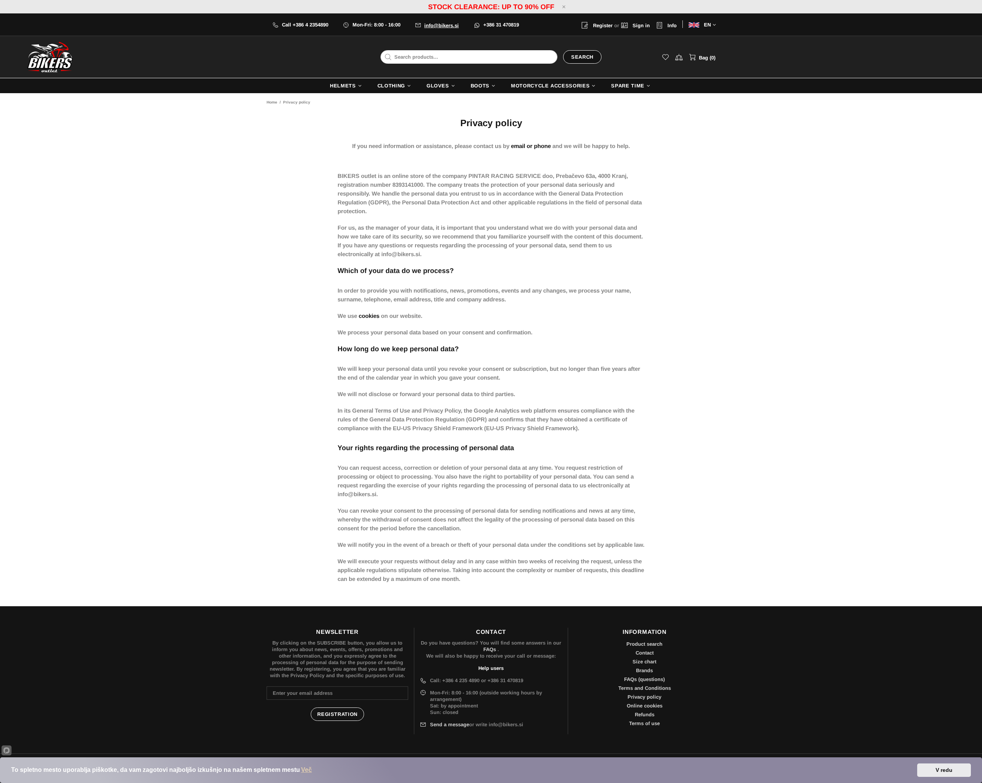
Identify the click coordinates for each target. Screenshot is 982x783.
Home (272, 102)
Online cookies (644, 706)
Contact (645, 653)
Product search (644, 644)
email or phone (531, 146)
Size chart (644, 662)
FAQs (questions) (644, 679)
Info (671, 25)
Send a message (449, 724)
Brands (644, 670)
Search (582, 57)
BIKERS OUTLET (50, 56)
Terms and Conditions (644, 688)
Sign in (640, 25)
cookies (369, 316)
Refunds (644, 714)
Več (306, 770)
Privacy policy (644, 697)
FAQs (489, 649)
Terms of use (644, 723)
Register (602, 25)
